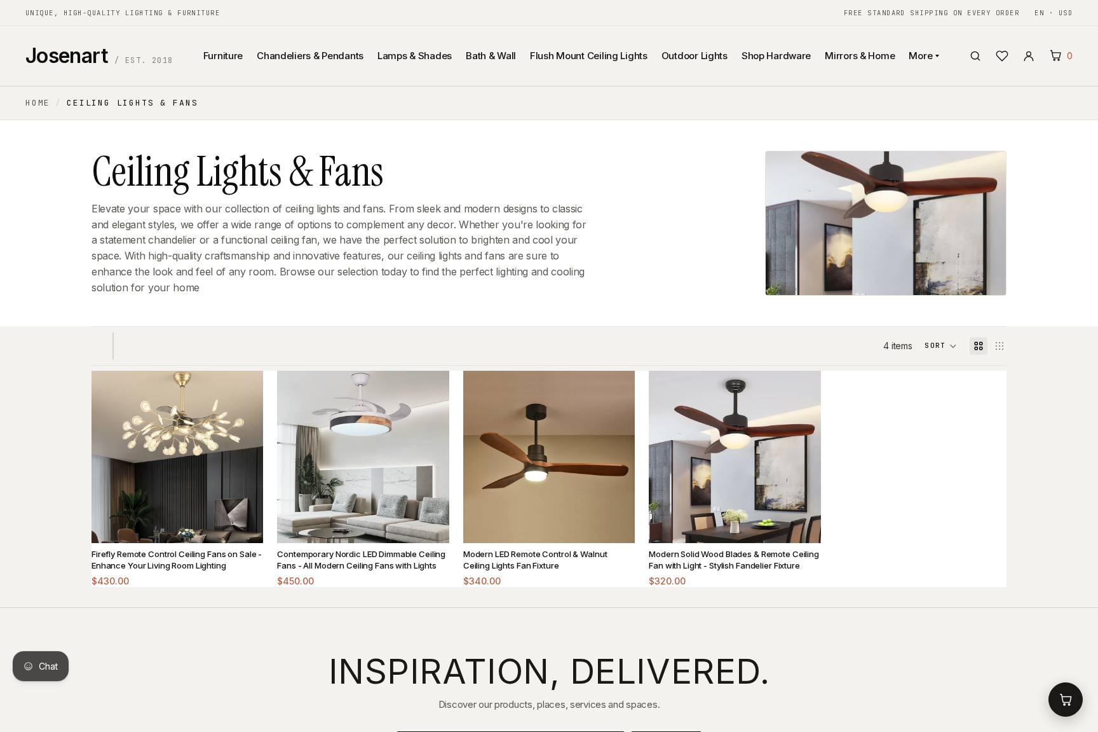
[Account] (1028, 56)
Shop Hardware (776, 56)
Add (244, 523)
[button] (941, 346)
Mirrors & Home (860, 56)
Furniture (223, 56)
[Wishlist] (1002, 56)
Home (37, 102)
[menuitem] (871, 118)
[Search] (975, 56)
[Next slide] (244, 457)
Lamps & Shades (414, 56)
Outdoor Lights (694, 56)
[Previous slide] (111, 457)
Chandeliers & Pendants (310, 56)
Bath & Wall (491, 56)
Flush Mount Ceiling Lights (588, 56)
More (921, 56)
